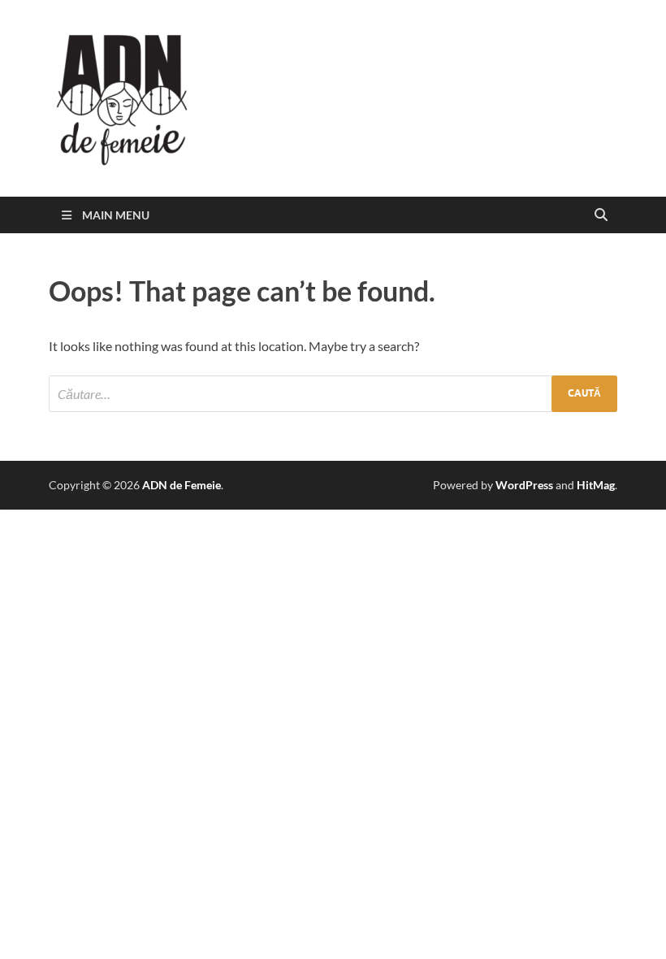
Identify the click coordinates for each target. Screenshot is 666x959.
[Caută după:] (333, 393)
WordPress (524, 485)
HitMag (596, 485)
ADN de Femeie (181, 485)
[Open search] (601, 215)
